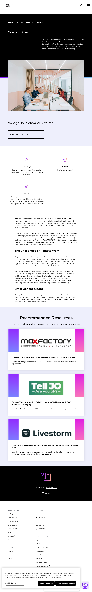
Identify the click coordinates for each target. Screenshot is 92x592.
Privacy (38, 544)
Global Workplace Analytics (45, 233)
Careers (10, 562)
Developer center (13, 517)
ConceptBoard (20, 295)
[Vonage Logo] (10, 6)
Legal (38, 540)
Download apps (13, 529)
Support (10, 532)
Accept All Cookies (46, 583)
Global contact (12, 540)
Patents (39, 555)
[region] (41, 578)
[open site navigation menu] (88, 5)
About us (10, 551)
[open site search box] (81, 5)
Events (10, 558)
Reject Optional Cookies (65, 583)
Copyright (39, 558)
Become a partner (13, 521)
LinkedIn (41, 517)
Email (47, 493)
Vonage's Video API (19, 134)
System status (12, 525)
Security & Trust (41, 562)
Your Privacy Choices (43, 547)
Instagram (42, 529)
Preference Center (42, 566)
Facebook (42, 514)
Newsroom (11, 555)
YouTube (41, 525)
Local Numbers (51, 487)
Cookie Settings (41, 551)
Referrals (11, 536)
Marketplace (12, 514)
